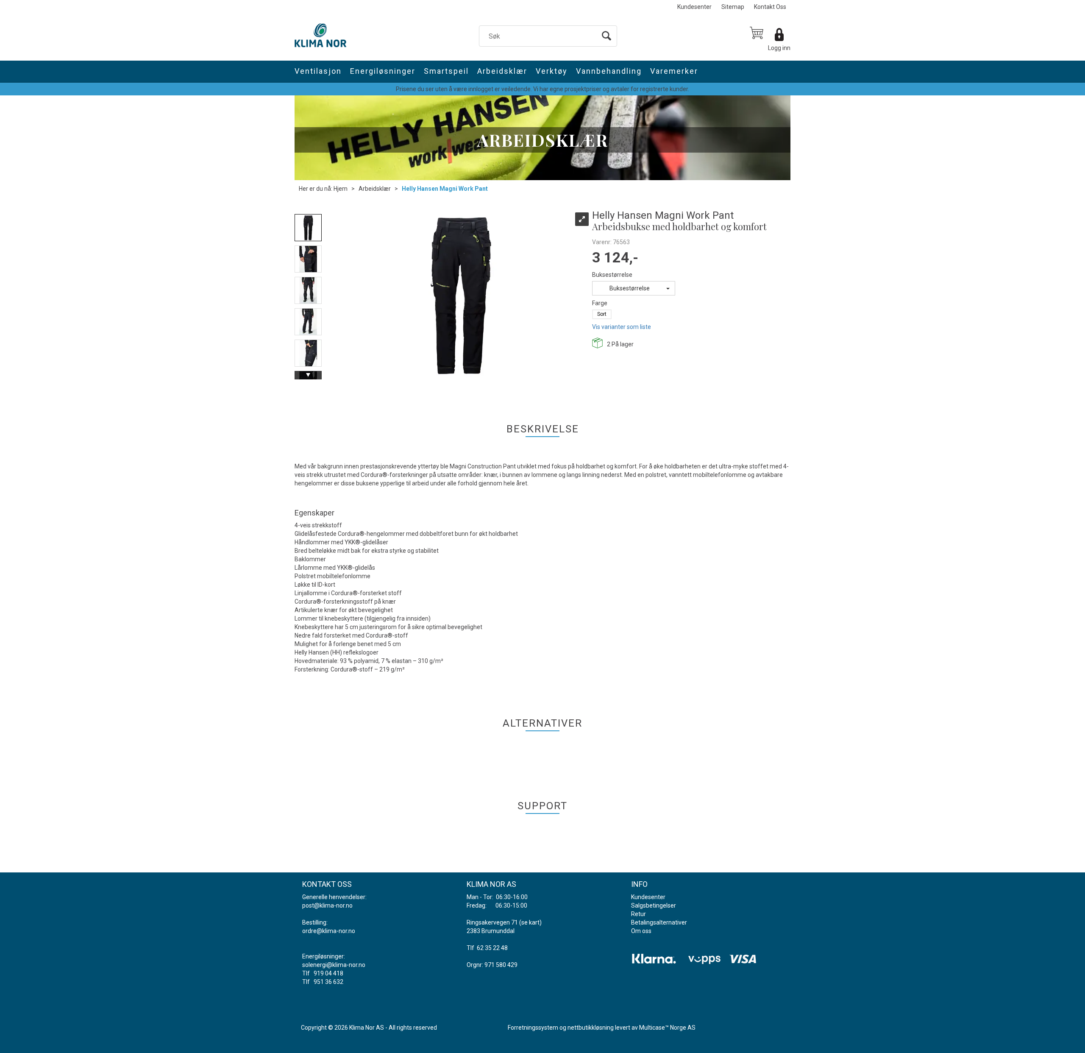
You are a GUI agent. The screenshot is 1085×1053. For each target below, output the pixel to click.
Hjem (341, 188)
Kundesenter (694, 6)
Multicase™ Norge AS (667, 1027)
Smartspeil (446, 71)
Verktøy (552, 71)
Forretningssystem (533, 1027)
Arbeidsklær (502, 71)
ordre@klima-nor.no (328, 931)
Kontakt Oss (770, 6)
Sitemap (732, 6)
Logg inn (779, 48)
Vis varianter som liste (621, 326)
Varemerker (674, 71)
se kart (530, 922)
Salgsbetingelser (653, 905)
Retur (638, 914)
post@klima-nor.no (327, 905)
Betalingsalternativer (659, 922)
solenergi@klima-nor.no (333, 964)
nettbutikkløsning (591, 1027)
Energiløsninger (382, 71)
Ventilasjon (318, 71)
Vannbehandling (609, 71)
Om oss (641, 931)
